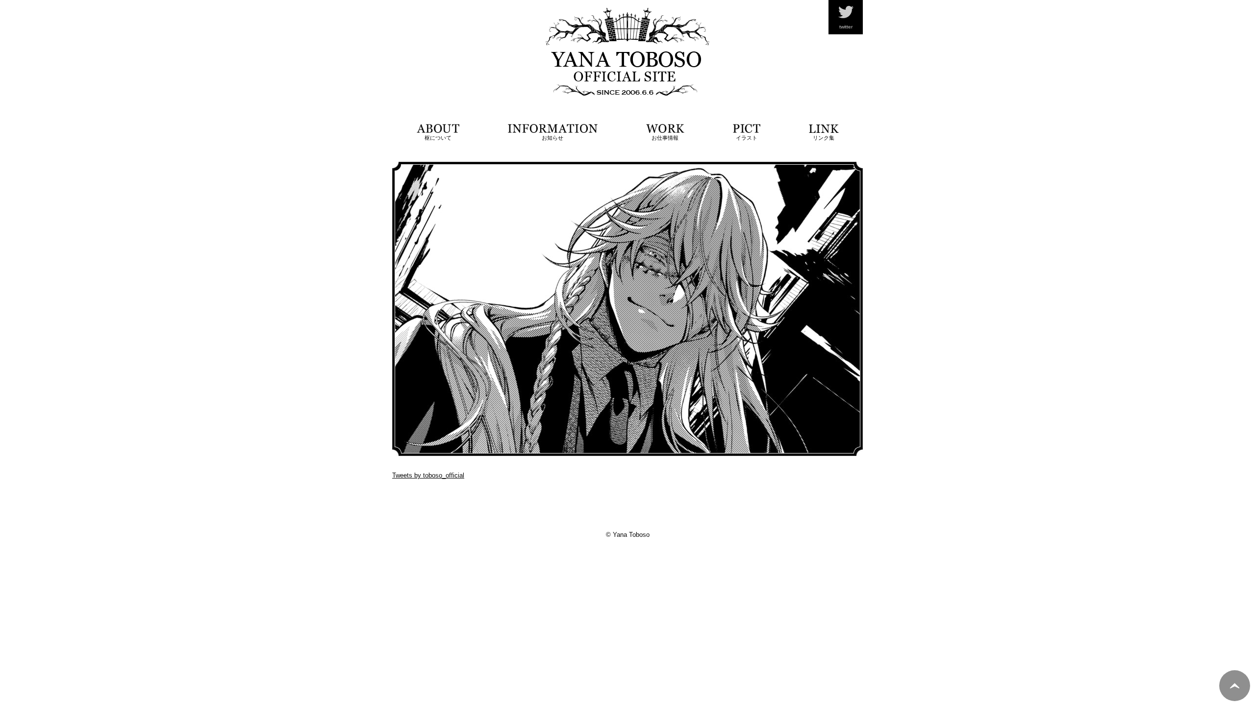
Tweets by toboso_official (428, 475)
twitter (846, 26)
